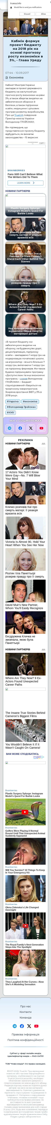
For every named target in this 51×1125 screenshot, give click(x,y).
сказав (23, 378)
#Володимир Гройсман (21, 407)
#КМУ (10, 412)
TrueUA (18, 115)
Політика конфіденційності (26, 1040)
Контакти (26, 1012)
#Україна (13, 401)
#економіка (30, 401)
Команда (25, 1017)
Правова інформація (25, 1034)
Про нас (25, 1006)
